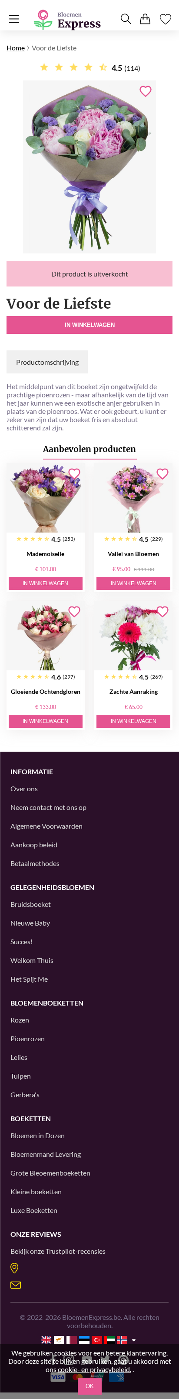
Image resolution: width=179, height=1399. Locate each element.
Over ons (24, 788)
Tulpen (20, 1076)
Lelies (18, 1057)
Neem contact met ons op (48, 807)
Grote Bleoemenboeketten (50, 1173)
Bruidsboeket (30, 904)
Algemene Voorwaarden (46, 826)
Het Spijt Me (29, 979)
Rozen (19, 1020)
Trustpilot (60, 1251)
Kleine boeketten (36, 1191)
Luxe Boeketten (33, 1210)
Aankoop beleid (33, 844)
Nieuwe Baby (30, 923)
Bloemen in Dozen (37, 1135)
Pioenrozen (27, 1038)
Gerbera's (25, 1094)
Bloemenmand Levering (45, 1154)
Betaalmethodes (35, 863)
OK (90, 1386)
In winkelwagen (90, 325)
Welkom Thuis (31, 960)
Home (16, 47)
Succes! (21, 941)
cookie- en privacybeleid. (94, 1369)
